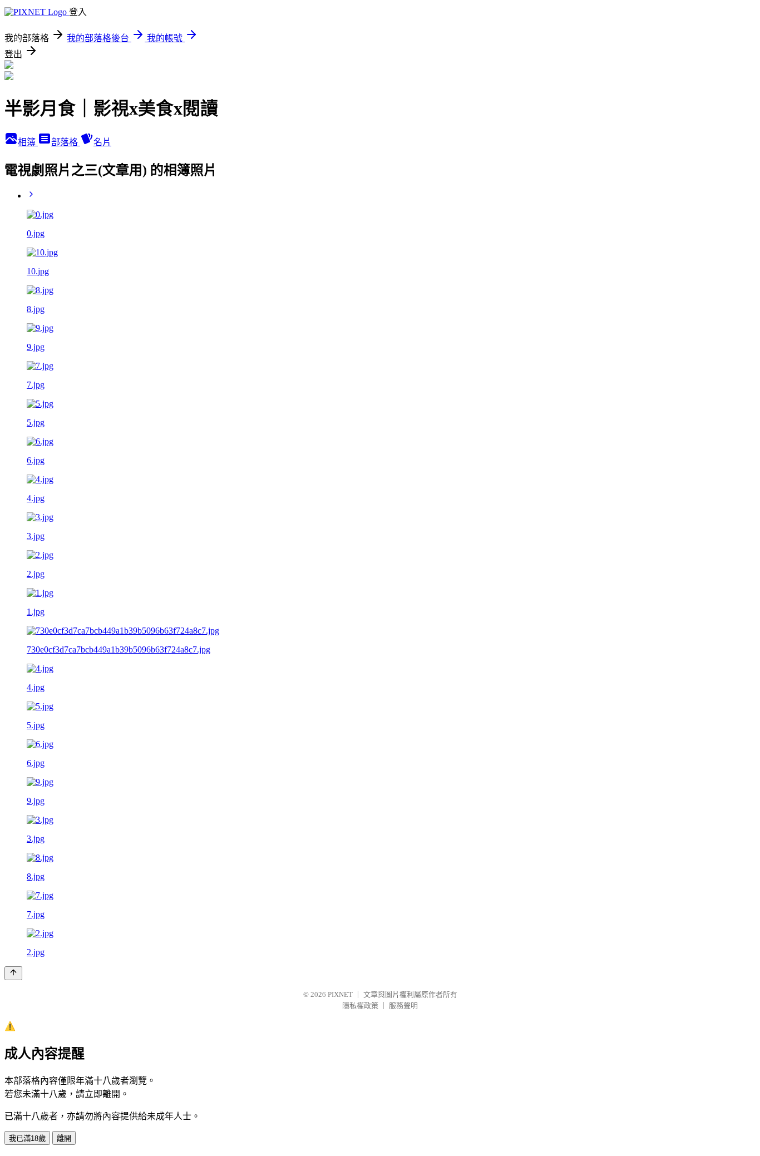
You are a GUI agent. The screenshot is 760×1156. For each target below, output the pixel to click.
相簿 (28, 142)
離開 (64, 1138)
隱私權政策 (360, 1005)
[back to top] (13, 973)
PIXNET (340, 994)
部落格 (65, 142)
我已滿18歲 (27, 1138)
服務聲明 (403, 1005)
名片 (102, 142)
